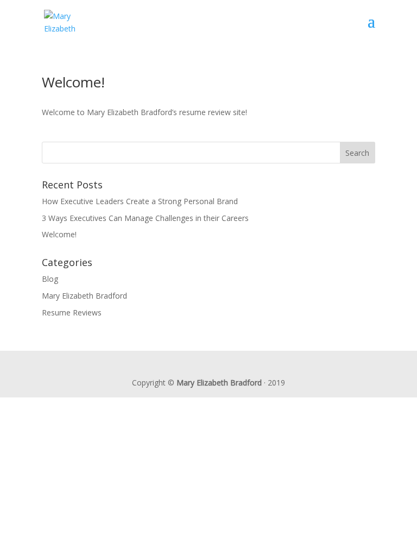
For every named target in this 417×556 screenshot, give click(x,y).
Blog (50, 279)
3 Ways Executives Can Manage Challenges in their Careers (145, 218)
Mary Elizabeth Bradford (84, 295)
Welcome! (73, 82)
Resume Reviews (72, 312)
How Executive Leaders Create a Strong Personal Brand (140, 201)
